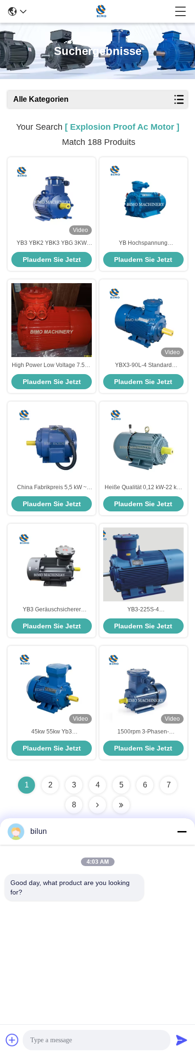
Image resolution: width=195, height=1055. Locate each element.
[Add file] (12, 1039)
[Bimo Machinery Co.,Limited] (100, 11)
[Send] (181, 1039)
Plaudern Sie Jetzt (52, 259)
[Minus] (181, 831)
